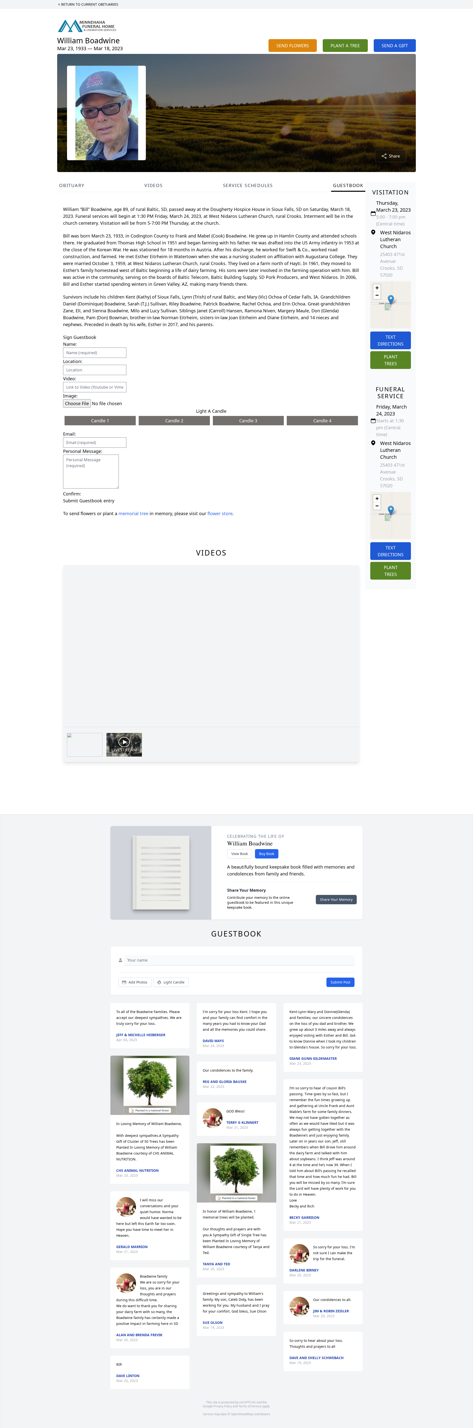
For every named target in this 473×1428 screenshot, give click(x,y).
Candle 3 (248, 421)
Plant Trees (391, 360)
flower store (220, 513)
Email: (69, 434)
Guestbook (348, 185)
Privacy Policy (222, 1406)
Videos (153, 185)
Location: (72, 361)
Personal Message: (82, 451)
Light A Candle (211, 411)
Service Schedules (248, 185)
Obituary (71, 185)
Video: (69, 378)
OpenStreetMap (242, 1414)
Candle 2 (174, 421)
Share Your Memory (336, 899)
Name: (70, 344)
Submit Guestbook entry (88, 501)
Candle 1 (100, 421)
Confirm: (72, 494)
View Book (239, 853)
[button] (391, 300)
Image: (70, 396)
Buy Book (266, 853)
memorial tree (133, 513)
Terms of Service (249, 1406)
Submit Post (340, 982)
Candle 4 (322, 421)
